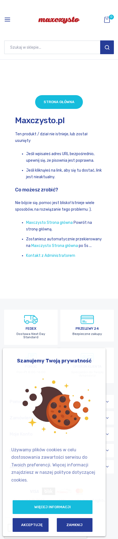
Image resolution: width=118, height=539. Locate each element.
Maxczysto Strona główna (49, 222)
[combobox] (53, 47)
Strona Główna (59, 102)
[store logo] (59, 20)
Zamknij (74, 525)
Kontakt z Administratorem (50, 255)
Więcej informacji (52, 507)
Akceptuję (32, 525)
